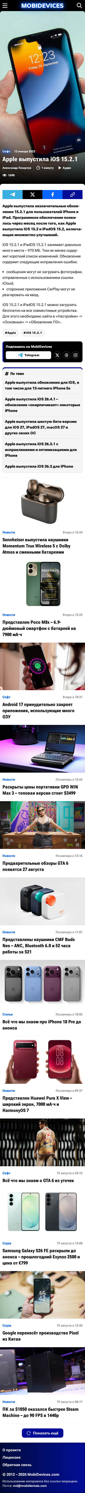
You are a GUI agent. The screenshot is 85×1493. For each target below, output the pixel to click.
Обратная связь (17, 1465)
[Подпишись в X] (57, 355)
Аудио (67, 167)
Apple (11, 332)
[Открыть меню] (4, 5)
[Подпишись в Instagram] (75, 355)
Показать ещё (45, 1433)
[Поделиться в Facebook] (52, 194)
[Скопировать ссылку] (73, 194)
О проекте (11, 1450)
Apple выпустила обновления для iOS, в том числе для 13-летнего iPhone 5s (42, 385)
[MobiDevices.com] (42, 5)
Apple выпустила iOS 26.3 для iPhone (39, 466)
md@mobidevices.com (30, 1486)
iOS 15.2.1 (34, 332)
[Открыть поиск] (79, 5)
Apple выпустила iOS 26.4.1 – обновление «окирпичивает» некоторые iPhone (42, 405)
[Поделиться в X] (32, 194)
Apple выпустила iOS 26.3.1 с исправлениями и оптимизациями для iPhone (41, 450)
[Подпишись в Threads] (66, 355)
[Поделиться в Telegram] (12, 194)
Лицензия (11, 1457)
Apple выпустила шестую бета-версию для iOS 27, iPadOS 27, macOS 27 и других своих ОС (41, 427)
